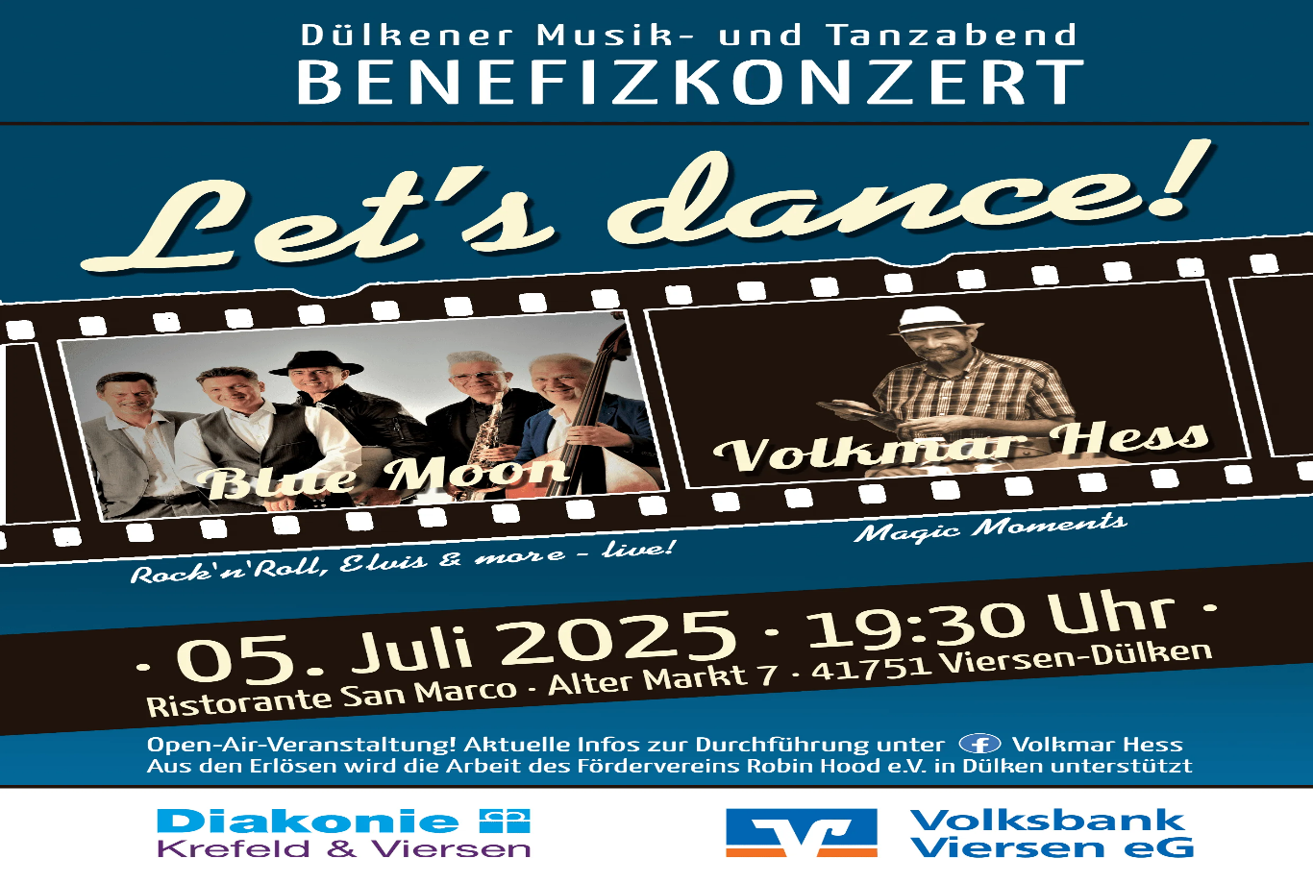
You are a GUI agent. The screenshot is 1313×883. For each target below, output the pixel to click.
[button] (656, 304)
